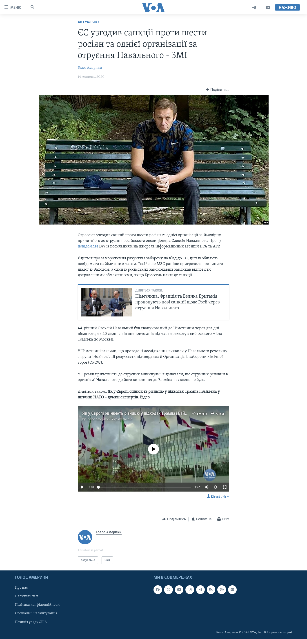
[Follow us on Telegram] (200, 589)
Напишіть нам (26, 596)
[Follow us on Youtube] (179, 589)
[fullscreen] (224, 487)
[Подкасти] (221, 589)
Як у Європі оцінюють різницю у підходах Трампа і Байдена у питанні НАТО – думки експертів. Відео (176, 413)
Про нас (21, 588)
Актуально (88, 22)
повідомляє (88, 247)
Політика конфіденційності (37, 605)
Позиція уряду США (31, 622)
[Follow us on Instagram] (189, 589)
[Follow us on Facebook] (158, 589)
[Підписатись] (232, 589)
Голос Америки (90, 68)
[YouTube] (268, 7)
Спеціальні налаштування (36, 613)
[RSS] (211, 589)
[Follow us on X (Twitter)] (168, 589)
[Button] (217, 90)
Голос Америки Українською (109, 419)
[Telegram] (254, 7)
